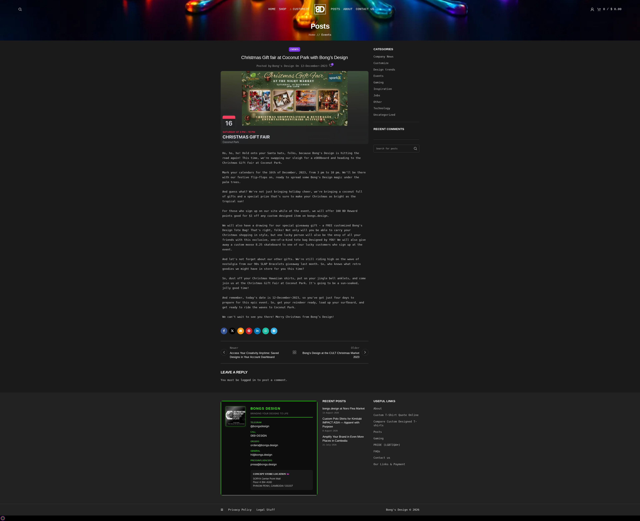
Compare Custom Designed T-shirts (395, 423)
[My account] (592, 9)
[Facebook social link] (224, 331)
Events (326, 34)
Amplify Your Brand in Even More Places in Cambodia (343, 438)
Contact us (382, 457)
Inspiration (383, 89)
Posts (378, 431)
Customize (381, 63)
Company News (384, 56)
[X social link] (232, 331)
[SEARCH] (415, 148)
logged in (248, 380)
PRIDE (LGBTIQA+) (387, 444)
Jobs (377, 95)
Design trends (384, 69)
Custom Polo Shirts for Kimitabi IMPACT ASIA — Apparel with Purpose (342, 422)
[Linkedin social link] (257, 331)
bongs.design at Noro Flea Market (344, 408)
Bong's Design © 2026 (402, 509)
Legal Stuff (265, 509)
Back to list (294, 352)
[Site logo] (320, 9)
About (378, 408)
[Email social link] (240, 331)
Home (312, 34)
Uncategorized (384, 114)
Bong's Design (283, 66)
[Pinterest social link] (249, 331)
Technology (382, 108)
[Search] (20, 9)
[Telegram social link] (274, 331)
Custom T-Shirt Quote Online (396, 415)
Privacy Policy (240, 509)
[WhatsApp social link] (265, 331)
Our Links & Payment (389, 464)
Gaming (379, 82)
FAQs (377, 451)
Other (378, 102)
